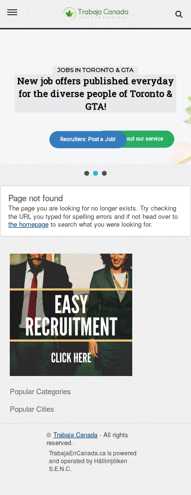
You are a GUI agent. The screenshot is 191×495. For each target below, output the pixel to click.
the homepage (28, 224)
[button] (86, 173)
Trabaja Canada (75, 434)
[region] (95, 103)
